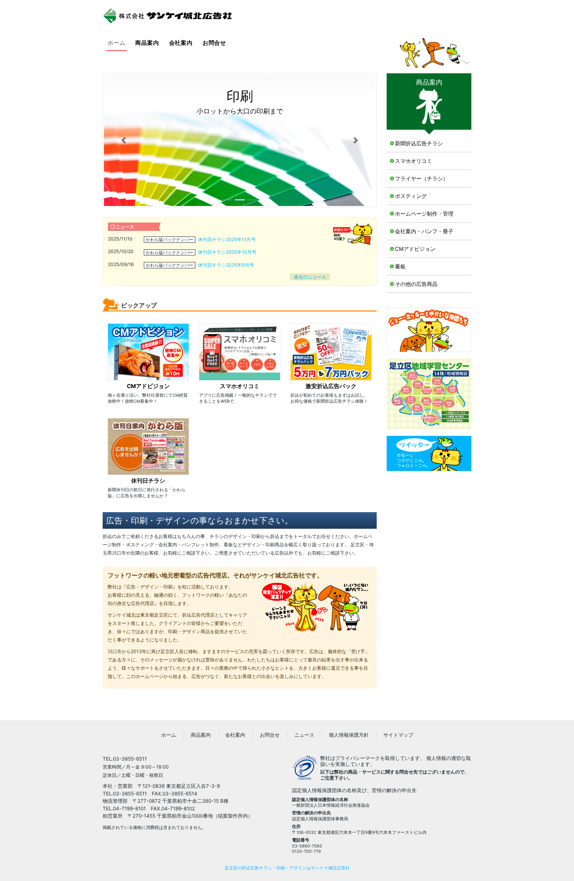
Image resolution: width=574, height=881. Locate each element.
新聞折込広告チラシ (419, 143)
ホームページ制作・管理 (424, 213)
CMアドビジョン (415, 248)
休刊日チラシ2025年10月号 (227, 252)
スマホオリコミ (413, 161)
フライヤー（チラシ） (421, 178)
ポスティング (411, 196)
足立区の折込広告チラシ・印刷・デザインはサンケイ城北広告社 (287, 867)
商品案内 (147, 42)
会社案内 (181, 42)
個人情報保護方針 (349, 735)
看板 (400, 266)
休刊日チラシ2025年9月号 (226, 265)
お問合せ (214, 42)
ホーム (117, 42)
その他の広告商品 (416, 284)
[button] (123, 140)
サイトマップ (398, 735)
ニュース (304, 735)
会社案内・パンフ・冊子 (424, 231)
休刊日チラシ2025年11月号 (227, 239)
